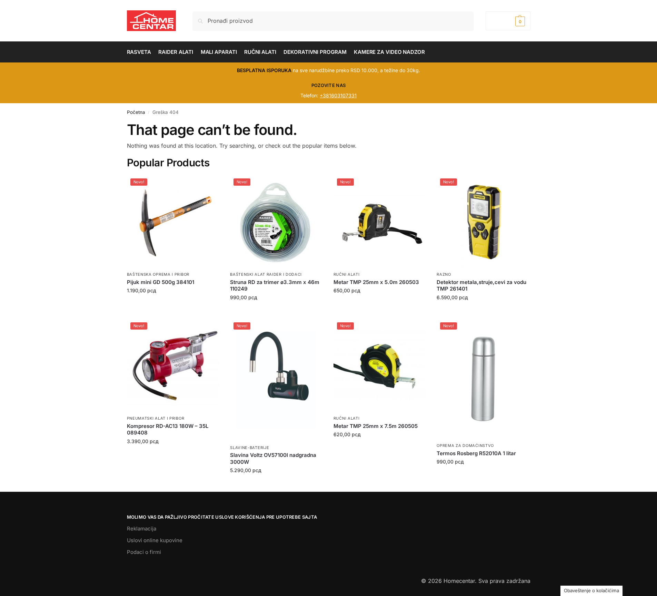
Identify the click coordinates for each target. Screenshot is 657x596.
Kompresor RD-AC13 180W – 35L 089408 (167, 429)
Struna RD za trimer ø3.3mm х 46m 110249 (274, 285)
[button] (508, 20)
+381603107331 (338, 95)
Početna (136, 112)
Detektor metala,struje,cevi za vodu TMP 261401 (481, 285)
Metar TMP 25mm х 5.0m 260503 (376, 282)
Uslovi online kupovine (154, 540)
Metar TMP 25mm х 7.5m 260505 (376, 426)
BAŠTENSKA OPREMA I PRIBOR (158, 274)
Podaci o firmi (144, 552)
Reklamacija (141, 528)
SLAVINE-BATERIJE (249, 447)
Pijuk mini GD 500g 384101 (160, 282)
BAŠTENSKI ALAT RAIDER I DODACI (266, 274)
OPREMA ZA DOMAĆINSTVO (465, 445)
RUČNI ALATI (347, 274)
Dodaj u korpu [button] (173, 305)
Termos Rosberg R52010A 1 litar (476, 453)
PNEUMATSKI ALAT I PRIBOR (156, 418)
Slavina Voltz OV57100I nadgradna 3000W (273, 458)
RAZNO (444, 274)
